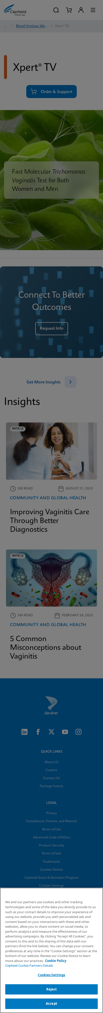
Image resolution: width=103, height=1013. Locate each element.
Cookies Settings (51, 975)
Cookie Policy (55, 960)
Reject (51, 989)
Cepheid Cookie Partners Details (29, 965)
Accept (51, 1003)
